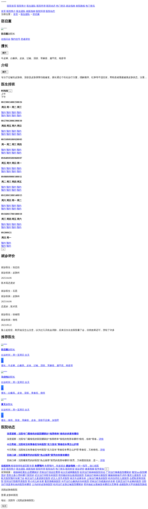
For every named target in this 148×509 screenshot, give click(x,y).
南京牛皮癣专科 (78, 478)
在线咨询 (2, 360)
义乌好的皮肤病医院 (42, 484)
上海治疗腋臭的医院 (97, 478)
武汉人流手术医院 (60, 478)
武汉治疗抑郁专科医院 (46, 475)
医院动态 (51, 6)
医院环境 (41, 6)
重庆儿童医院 (134, 475)
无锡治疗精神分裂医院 (96, 475)
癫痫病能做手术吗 (117, 475)
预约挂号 (15, 39)
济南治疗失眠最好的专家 (102, 481)
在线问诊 (5, 39)
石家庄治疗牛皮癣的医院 (128, 481)
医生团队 (31, 6)
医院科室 (70, 469)
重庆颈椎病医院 (53, 481)
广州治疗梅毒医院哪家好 (118, 472)
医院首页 (11, 6)
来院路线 (80, 6)
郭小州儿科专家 (36, 481)
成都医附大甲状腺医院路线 (133, 484)
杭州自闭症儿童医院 (118, 478)
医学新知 (99, 469)
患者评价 (25, 39)
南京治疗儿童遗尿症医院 (37, 478)
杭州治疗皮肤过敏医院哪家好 (68, 484)
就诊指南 (70, 6)
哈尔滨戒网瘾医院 (70, 472)
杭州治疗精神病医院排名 (92, 472)
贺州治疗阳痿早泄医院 (15, 481)
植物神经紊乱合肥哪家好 (26, 472)
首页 (3, 11)
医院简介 (21, 6)
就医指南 (30, 11)
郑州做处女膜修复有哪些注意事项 (101, 484)
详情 (101, 439)
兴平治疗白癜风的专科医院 (75, 481)
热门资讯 (60, 6)
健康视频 (89, 469)
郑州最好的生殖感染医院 (71, 475)
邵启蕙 (36, 14)
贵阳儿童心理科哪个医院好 (20, 475)
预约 (3, 112)
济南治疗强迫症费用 (49, 472)
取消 (4, 506)
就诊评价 (79, 469)
